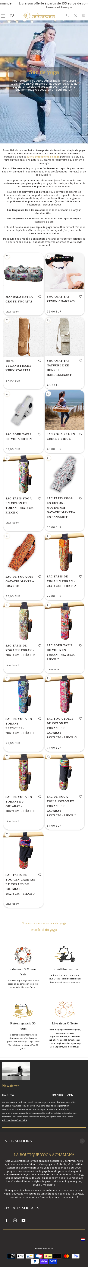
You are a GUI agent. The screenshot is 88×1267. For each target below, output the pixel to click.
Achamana (48, 1248)
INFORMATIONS (17, 1141)
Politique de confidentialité (14, 1120)
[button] (39, 297)
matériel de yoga (44, 930)
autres (43, 156)
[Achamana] (39, 16)
